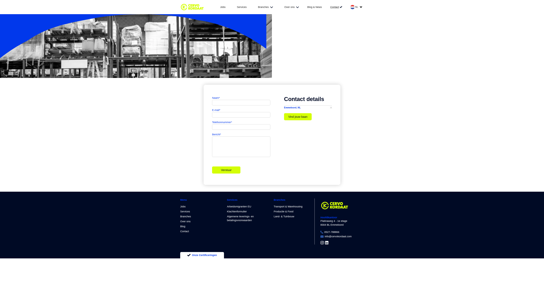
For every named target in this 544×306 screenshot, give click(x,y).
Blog (182, 226)
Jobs (183, 206)
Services (185, 211)
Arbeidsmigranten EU (239, 206)
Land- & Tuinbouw (284, 216)
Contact (184, 231)
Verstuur (226, 170)
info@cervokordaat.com (338, 236)
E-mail (216, 110)
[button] (308, 107)
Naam (216, 97)
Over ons (185, 221)
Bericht (216, 134)
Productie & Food (283, 211)
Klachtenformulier (237, 211)
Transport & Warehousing (288, 206)
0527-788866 (331, 232)
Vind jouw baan (297, 116)
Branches (185, 216)
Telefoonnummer (222, 122)
